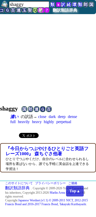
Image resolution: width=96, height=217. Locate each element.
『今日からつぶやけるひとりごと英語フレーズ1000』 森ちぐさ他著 (47, 151)
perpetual (63, 122)
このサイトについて (19, 183)
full (13, 122)
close (42, 116)
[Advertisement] (48, 61)
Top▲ (74, 191)
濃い (14, 116)
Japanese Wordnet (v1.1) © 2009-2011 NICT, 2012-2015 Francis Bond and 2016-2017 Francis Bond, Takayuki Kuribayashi (46, 202)
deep (62, 116)
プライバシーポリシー (50, 183)
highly (49, 122)
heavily (24, 122)
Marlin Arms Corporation (65, 192)
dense (72, 116)
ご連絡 (72, 183)
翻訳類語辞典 (65, 10)
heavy (37, 122)
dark (52, 116)
